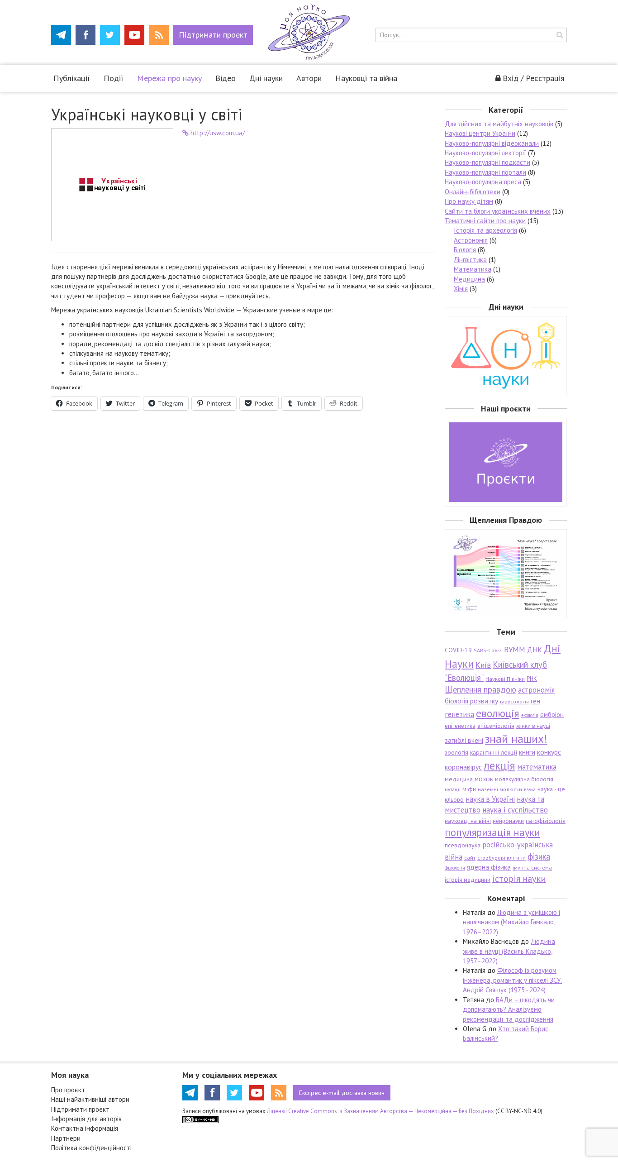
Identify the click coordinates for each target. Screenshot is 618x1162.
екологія (529, 715)
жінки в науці (533, 726)
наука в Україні (490, 799)
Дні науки (266, 78)
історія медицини (467, 880)
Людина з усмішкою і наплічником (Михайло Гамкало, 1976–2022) (511, 922)
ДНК (534, 649)
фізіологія (455, 868)
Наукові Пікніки (505, 678)
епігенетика (460, 726)
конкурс (549, 751)
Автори (309, 78)
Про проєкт (68, 1089)
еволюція (497, 713)
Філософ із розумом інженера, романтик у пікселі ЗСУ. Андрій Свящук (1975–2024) (512, 980)
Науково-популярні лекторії (485, 152)
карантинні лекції (493, 752)
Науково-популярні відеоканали (492, 143)
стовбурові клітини (501, 857)
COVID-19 (458, 650)
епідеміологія (495, 726)
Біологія (465, 249)
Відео (225, 78)
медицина (459, 779)
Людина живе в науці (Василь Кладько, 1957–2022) (509, 951)
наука (530, 789)
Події (114, 78)
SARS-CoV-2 (488, 650)
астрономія (536, 690)
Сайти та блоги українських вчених (498, 211)
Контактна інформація (84, 1128)
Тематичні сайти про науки (485, 220)
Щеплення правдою (480, 689)
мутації (453, 789)
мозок (484, 778)
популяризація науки (492, 832)
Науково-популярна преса (483, 181)
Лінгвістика (470, 259)
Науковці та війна (366, 78)
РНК (532, 679)
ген (535, 700)
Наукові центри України (480, 133)
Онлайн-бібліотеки (472, 191)
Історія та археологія (485, 230)
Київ (483, 665)
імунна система (532, 867)
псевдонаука (462, 845)
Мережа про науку (169, 78)
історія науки (519, 878)
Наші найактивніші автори (90, 1099)
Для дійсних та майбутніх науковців (499, 124)
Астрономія (471, 240)
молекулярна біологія (524, 779)
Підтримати (213, 34)
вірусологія (514, 701)
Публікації (71, 78)
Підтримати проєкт (80, 1109)
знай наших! (516, 738)
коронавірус (463, 766)
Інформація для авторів (86, 1118)
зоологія (456, 752)
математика (536, 767)
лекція (499, 765)
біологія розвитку (471, 700)
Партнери (66, 1138)
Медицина (469, 279)
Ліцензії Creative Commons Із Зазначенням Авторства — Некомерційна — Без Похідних (380, 1111)
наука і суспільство (515, 810)
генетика (459, 714)
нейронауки (508, 821)
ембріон (552, 714)
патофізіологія (546, 821)
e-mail (342, 1093)
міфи (469, 789)
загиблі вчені (464, 740)
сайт (469, 857)
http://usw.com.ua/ (217, 133)
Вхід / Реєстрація (534, 78)
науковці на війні (468, 821)
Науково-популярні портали (485, 172)
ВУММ (514, 650)
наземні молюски (500, 789)
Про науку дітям (469, 201)
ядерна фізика (489, 867)
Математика (472, 269)
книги (527, 751)
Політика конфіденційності (91, 1147)
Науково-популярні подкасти (487, 162)
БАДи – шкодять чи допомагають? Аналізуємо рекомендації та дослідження (509, 1009)
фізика (539, 856)
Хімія (461, 288)
